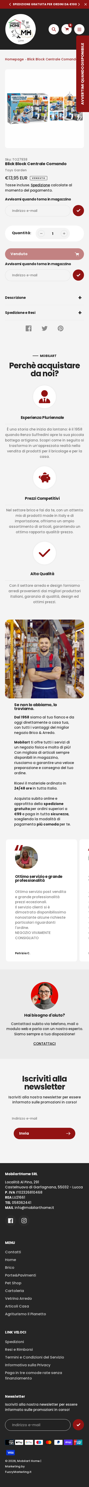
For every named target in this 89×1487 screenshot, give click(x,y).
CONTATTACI (44, 1043)
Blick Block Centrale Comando (52, 59)
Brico (9, 1267)
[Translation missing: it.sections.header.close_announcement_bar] (85, 4)
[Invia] (78, 1424)
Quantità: (21, 233)
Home (10, 1259)
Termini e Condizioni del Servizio (34, 1357)
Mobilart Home (28, 1461)
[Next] (78, 4)
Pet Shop (13, 1283)
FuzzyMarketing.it (18, 1472)
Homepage (14, 59)
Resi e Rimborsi (19, 1349)
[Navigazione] (79, 29)
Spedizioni (14, 1341)
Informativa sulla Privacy (27, 1365)
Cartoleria (14, 1290)
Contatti (13, 1252)
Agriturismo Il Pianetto (25, 1314)
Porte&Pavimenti (20, 1275)
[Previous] (10, 4)
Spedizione (40, 185)
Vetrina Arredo (18, 1298)
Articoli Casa (17, 1306)
